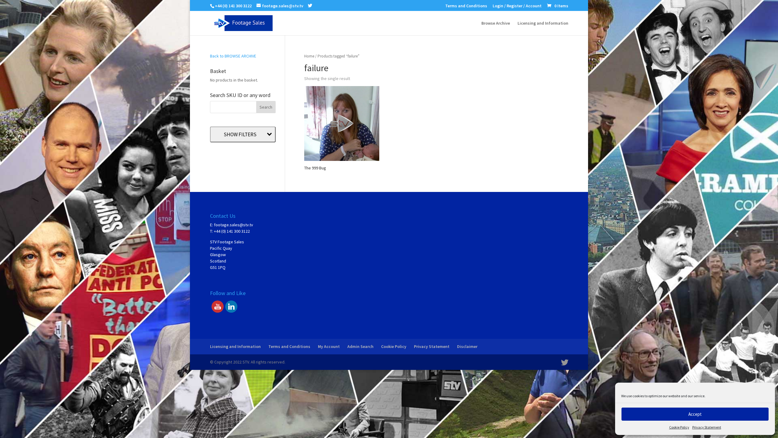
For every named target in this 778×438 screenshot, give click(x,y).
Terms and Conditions (466, 6)
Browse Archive (495, 23)
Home (309, 56)
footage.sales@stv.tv (233, 225)
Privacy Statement (706, 427)
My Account (329, 346)
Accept (695, 414)
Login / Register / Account (517, 6)
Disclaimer (467, 346)
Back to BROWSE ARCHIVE (233, 56)
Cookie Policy (679, 427)
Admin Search (360, 346)
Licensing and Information (543, 23)
